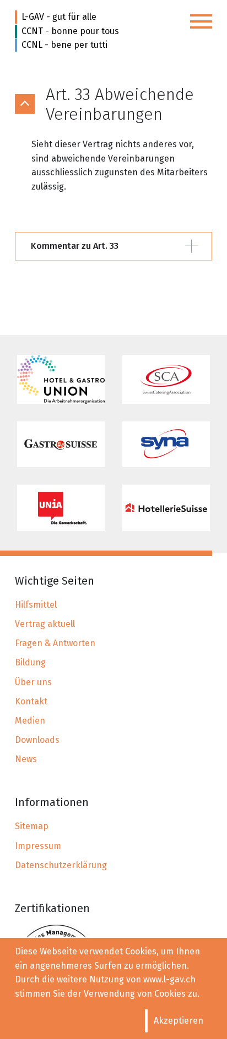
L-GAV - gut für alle (58, 17)
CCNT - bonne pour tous (70, 31)
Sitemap (31, 826)
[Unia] (61, 507)
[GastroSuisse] (61, 444)
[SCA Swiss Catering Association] (166, 379)
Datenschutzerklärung (61, 865)
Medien (30, 720)
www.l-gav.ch (169, 979)
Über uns (33, 682)
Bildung (30, 662)
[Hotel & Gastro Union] (61, 379)
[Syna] (166, 444)
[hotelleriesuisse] (166, 507)
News (26, 759)
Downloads (37, 740)
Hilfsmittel (36, 604)
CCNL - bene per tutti (64, 45)
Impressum (38, 846)
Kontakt (31, 701)
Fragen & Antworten (55, 643)
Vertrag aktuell (45, 624)
